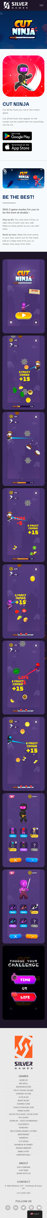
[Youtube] (39, 1207)
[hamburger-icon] (41, 5)
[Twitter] (23, 1207)
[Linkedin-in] (15, 1207)
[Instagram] (7, 1207)
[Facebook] (31, 1207)
